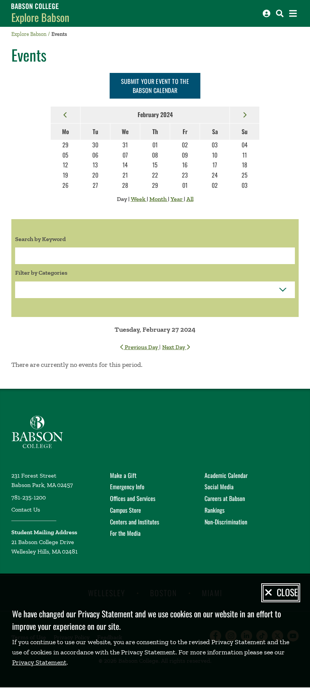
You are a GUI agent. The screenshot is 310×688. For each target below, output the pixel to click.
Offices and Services (132, 498)
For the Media (125, 533)
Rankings (215, 510)
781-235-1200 (28, 497)
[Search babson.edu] (279, 13)
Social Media (219, 486)
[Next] (244, 114)
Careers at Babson (225, 498)
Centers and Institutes (134, 521)
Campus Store (125, 510)
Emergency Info (127, 486)
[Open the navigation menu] (293, 13)
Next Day (174, 347)
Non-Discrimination (226, 521)
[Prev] (65, 114)
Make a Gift (123, 475)
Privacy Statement (39, 662)
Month (158, 199)
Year (177, 199)
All (190, 199)
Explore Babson (40, 17)
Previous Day (141, 347)
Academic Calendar (226, 475)
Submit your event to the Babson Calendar (155, 86)
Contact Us (25, 509)
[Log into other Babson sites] (266, 13)
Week (139, 199)
